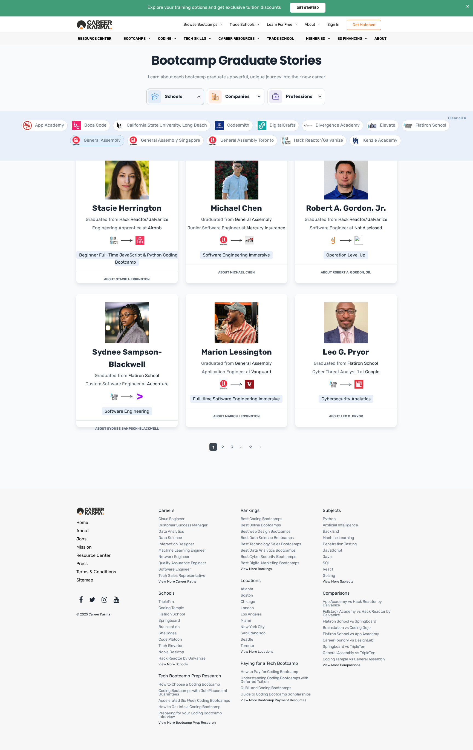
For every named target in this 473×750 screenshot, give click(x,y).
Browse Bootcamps (200, 24)
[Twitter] (92, 601)
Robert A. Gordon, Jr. (346, 208)
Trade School (280, 38)
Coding (164, 38)
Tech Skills (195, 38)
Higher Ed (315, 38)
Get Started (308, 8)
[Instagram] (104, 601)
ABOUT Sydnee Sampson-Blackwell (127, 428)
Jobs (81, 538)
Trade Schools (242, 24)
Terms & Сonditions (96, 571)
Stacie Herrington (126, 208)
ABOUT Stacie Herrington (127, 279)
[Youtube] (116, 601)
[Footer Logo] (90, 511)
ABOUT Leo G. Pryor (346, 416)
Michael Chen (236, 208)
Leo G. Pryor (346, 352)
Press (82, 563)
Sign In (333, 24)
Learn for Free (279, 24)
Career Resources (236, 38)
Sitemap (84, 580)
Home (82, 522)
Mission (84, 547)
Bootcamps (134, 38)
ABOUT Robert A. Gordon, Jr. (346, 272)
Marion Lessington (236, 352)
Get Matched (364, 24)
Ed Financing (350, 38)
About (310, 24)
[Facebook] (81, 601)
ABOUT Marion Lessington (236, 416)
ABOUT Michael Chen (236, 272)
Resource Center (94, 38)
